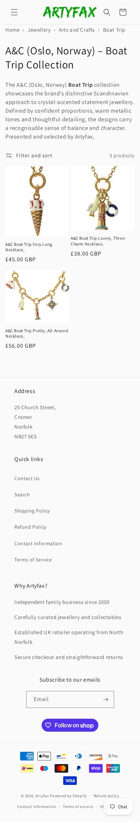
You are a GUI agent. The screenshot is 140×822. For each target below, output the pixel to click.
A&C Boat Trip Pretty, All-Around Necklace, (36, 333)
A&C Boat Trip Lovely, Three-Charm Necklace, (98, 241)
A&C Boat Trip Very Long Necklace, (28, 247)
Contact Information (38, 543)
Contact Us (27, 478)
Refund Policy (30, 527)
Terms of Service (33, 559)
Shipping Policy (32, 510)
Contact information (36, 806)
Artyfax (42, 795)
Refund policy (106, 795)
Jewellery (39, 29)
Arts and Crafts (77, 29)
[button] (14, 12)
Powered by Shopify (68, 795)
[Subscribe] (106, 699)
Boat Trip (114, 29)
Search (22, 494)
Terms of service (78, 806)
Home (12, 29)
